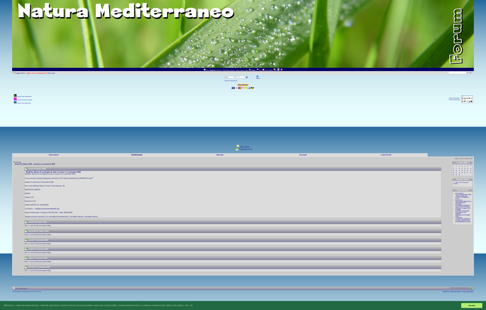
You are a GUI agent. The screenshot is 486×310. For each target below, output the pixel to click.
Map (246, 70)
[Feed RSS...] (263, 70)
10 (459, 168)
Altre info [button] (189, 305)
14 (470, 168)
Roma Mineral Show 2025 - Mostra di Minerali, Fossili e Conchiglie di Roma (463, 196)
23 (456, 172)
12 (464, 168)
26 (464, 172)
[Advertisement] (243, 122)
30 (456, 174)
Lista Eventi (386, 155)
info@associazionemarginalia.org (47, 209)
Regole (270, 70)
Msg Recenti (226, 70)
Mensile (220, 155)
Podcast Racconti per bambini (24, 100)
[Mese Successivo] (468, 162)
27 (467, 172)
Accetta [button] (472, 305)
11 (462, 168)
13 (467, 168)
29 (453, 174)
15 (453, 170)
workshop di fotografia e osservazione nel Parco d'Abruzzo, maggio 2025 (462, 207)
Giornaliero (54, 155)
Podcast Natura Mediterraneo (24, 96)
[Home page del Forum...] (205, 70)
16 (456, 170)
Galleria (242, 70)
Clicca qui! (51, 73)
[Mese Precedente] (456, 162)
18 (462, 170)
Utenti (237, 70)
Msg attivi (219, 70)
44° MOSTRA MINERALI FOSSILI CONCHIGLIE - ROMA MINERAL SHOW (463, 220)
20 (467, 170)
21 (470, 170)
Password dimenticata (231, 80)
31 (459, 174)
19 (464, 170)
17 (459, 170)
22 (453, 172)
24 (459, 172)
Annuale (303, 155)
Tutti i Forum (244, 147)
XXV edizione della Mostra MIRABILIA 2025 (463, 201)
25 (462, 172)
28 (470, 172)
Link (90, 178)
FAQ (266, 70)
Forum (207, 70)
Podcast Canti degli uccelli (24, 103)
